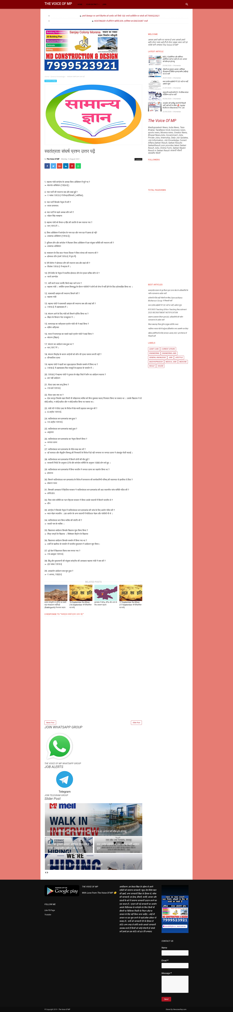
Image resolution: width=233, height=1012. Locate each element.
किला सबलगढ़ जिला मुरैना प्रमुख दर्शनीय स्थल (163, 324)
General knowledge (50, 81)
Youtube (47, 915)
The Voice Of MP (58, 4)
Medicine (183, 362)
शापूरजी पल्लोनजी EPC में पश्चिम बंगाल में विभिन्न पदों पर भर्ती (175, 93)
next (48, 872)
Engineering (154, 353)
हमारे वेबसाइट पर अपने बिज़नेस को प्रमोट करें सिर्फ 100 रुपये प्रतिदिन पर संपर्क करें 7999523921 (121, 16)
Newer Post (50, 723)
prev (45, 872)
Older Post (136, 723)
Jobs (170, 357)
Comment (138, 159)
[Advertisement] (93, 701)
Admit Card (154, 349)
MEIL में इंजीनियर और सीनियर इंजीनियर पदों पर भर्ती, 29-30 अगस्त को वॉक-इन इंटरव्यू (175, 59)
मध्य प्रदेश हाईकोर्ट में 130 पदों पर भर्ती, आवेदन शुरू (175, 82)
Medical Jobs (171, 362)
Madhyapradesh (156, 362)
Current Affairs (168, 349)
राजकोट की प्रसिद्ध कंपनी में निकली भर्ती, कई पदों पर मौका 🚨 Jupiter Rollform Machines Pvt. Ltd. (174, 105)
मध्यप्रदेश (160, 366)
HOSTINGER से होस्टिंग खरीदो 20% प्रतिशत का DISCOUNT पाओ (121, 21)
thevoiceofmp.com (179, 1009)
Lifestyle (179, 357)
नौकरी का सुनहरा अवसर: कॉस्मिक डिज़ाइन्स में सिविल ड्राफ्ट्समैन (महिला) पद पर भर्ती (175, 71)
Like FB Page (49, 910)
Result (152, 366)
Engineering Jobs (169, 353)
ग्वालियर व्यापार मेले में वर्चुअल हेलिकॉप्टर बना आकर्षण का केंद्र (168, 329)
